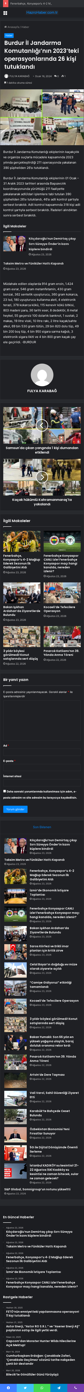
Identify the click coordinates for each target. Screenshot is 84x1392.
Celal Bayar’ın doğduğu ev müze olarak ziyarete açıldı (53, 966)
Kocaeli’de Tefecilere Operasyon (59, 609)
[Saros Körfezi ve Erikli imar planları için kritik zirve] (15, 951)
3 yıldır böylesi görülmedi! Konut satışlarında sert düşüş (20, 655)
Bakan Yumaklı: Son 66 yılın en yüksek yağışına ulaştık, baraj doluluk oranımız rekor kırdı (52, 1041)
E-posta (9, 760)
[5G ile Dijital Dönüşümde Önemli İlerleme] (15, 1153)
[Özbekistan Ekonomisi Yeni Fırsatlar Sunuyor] (15, 1134)
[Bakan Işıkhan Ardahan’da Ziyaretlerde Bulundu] (21, 592)
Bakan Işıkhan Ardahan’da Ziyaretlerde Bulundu (21, 611)
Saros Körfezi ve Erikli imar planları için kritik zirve (49, 948)
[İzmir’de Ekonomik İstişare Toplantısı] (15, 896)
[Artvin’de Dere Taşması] (15, 1080)
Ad (6, 745)
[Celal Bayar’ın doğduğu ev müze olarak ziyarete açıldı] (15, 970)
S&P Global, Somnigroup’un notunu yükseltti (37, 1189)
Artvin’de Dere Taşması (47, 1075)
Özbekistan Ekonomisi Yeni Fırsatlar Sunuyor (50, 1131)
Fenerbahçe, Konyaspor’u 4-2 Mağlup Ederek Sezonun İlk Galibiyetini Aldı (21, 561)
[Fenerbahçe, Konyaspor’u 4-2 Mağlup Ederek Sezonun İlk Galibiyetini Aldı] (21, 541)
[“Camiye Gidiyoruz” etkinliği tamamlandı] (15, 988)
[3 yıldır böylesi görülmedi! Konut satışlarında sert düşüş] (21, 636)
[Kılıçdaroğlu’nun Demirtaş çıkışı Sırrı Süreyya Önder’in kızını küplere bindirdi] (14, 243)
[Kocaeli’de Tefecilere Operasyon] (62, 592)
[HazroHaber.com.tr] (42, 12)
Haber (25, 27)
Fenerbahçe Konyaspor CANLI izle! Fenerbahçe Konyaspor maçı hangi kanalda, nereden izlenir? (61, 563)
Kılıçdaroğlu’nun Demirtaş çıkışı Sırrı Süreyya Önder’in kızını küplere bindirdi (52, 244)
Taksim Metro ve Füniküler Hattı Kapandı (33, 263)
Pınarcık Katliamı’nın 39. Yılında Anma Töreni (61, 653)
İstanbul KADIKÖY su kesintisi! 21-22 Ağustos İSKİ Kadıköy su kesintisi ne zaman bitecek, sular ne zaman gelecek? (54, 1171)
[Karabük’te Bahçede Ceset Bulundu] (15, 1116)
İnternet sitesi (12, 776)
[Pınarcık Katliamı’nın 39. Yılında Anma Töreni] (62, 636)
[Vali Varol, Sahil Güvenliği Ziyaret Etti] (15, 1098)
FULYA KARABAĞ (20, 76)
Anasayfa (13, 27)
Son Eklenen (42, 827)
